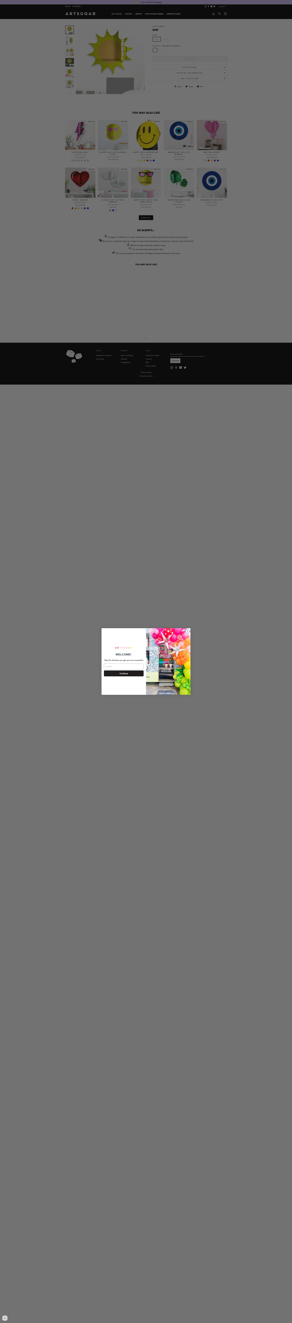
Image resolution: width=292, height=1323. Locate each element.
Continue (124, 673)
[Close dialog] (188, 631)
